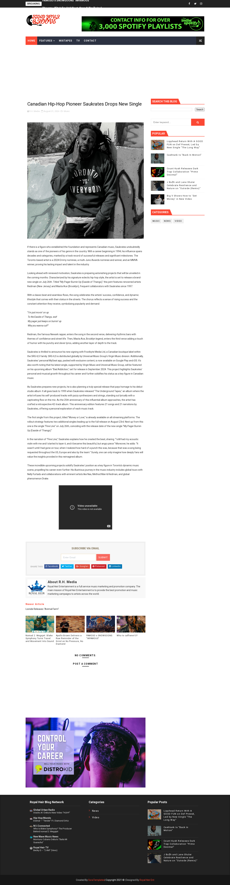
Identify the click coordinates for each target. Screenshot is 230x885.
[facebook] (189, 4)
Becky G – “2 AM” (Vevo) (45, 850)
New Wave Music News (45, 836)
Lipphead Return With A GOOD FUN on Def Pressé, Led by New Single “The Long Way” (185, 144)
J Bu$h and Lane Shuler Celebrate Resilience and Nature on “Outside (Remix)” (184, 185)
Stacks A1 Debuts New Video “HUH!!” (51, 812)
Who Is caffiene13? (127, 635)
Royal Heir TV (40, 847)
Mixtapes (65, 40)
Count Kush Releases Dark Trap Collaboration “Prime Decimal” (183, 171)
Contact (90, 40)
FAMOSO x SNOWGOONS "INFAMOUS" (99, 637)
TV (78, 40)
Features (45, 40)
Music (67, 111)
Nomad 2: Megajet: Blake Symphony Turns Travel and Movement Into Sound (40, 638)
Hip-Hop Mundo (42, 818)
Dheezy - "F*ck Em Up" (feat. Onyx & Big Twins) (72, 3)
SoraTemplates (96, 880)
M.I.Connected (41, 825)
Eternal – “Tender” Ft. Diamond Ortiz (51, 820)
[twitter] (195, 4)
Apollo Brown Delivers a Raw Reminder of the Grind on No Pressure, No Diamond (69, 639)
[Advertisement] (115, 70)
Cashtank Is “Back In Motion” (184, 155)
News (167, 221)
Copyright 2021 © (115, 880)
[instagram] (201, 4)
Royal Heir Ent (147, 880)
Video (178, 221)
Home (31, 40)
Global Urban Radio (44, 810)
